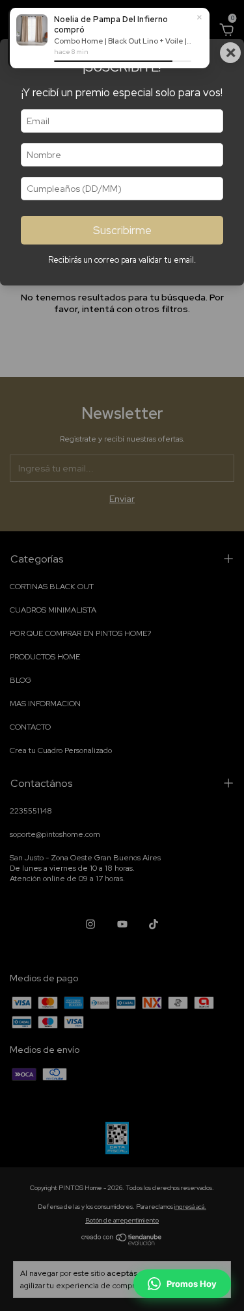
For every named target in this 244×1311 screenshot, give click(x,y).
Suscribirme (122, 230)
